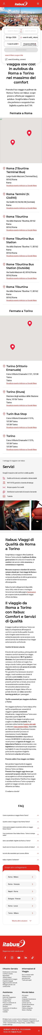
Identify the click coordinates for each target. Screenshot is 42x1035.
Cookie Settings (7, 1024)
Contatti (5, 1012)
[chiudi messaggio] (39, 1030)
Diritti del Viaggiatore (9, 997)
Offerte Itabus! (7, 977)
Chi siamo (25, 995)
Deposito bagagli (8, 981)
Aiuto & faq (6, 995)
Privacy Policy (7, 999)
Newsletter (6, 975)
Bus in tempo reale (28, 974)
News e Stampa (27, 1010)
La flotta (24, 997)
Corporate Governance (29, 999)
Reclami (5, 1006)
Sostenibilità (26, 1001)
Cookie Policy (7, 1001)
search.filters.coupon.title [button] (14, 55)
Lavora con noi (26, 1003)
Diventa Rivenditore (28, 1004)
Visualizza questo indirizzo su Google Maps (21, 185)
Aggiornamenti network (10, 983)
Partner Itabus (26, 1006)
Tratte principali (26, 980)
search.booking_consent (17, 59)
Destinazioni (31, 592)
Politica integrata (27, 1008)
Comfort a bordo (8, 974)
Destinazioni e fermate (10, 972)
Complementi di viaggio (10, 979)
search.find (21, 50)
